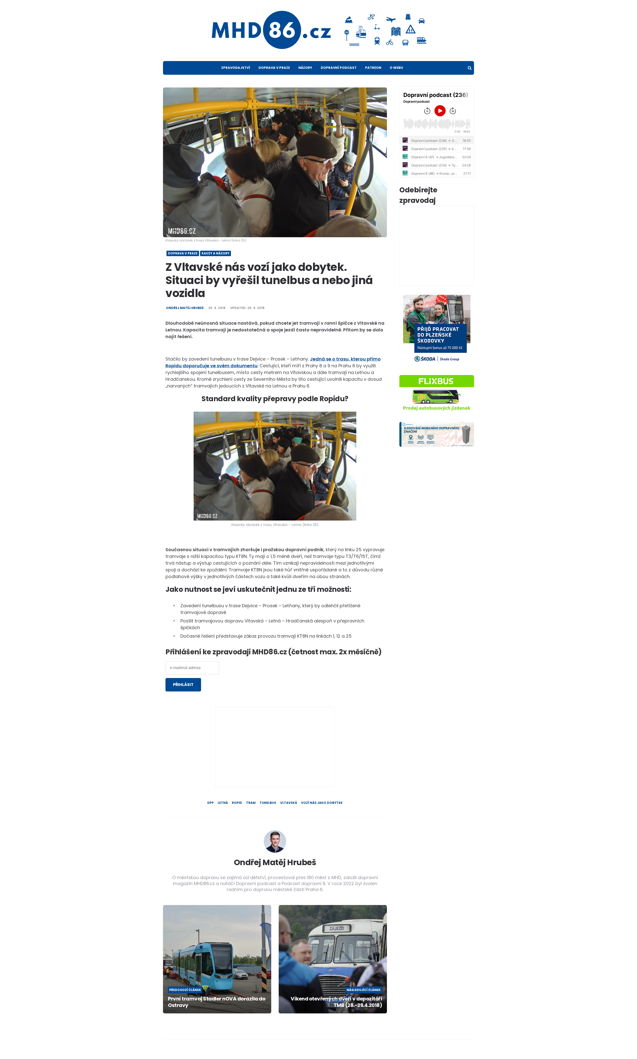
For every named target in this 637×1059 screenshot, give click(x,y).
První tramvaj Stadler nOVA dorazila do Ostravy (216, 1001)
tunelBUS (268, 803)
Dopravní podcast (339, 67)
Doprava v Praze (274, 67)
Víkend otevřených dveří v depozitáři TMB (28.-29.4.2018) (336, 1001)
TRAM (251, 803)
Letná (223, 803)
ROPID (237, 803)
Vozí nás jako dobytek (322, 803)
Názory (305, 67)
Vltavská (288, 803)
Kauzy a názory (215, 253)
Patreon (373, 67)
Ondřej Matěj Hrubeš (185, 308)
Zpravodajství (235, 67)
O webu (396, 67)
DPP (210, 803)
